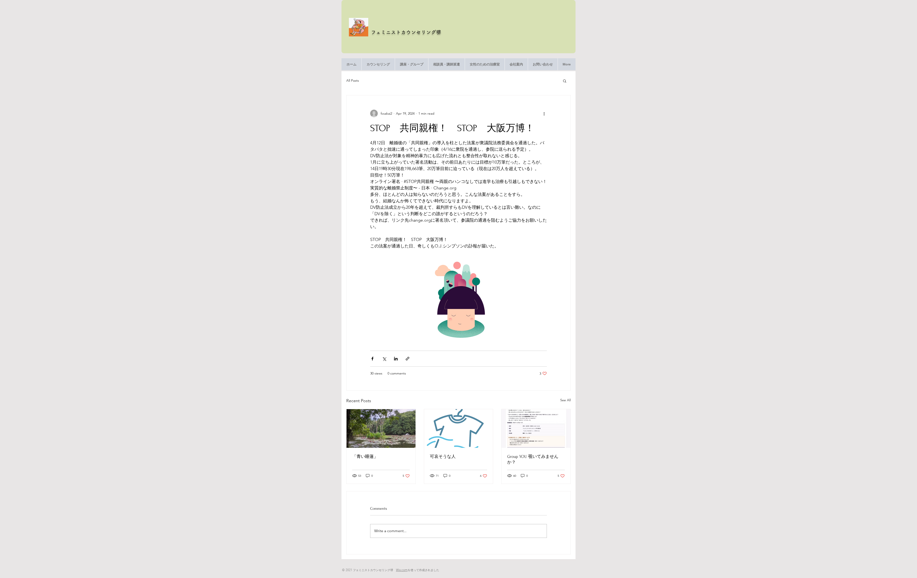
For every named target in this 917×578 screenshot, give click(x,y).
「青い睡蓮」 (365, 456)
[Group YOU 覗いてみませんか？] (535, 428)
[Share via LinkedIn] (396, 358)
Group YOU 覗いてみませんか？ (532, 459)
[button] (564, 81)
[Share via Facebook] (372, 358)
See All (565, 400)
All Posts (352, 80)
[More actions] (544, 113)
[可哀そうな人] (458, 428)
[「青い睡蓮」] (381, 428)
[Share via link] (407, 358)
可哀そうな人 (443, 456)
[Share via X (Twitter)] (384, 358)
